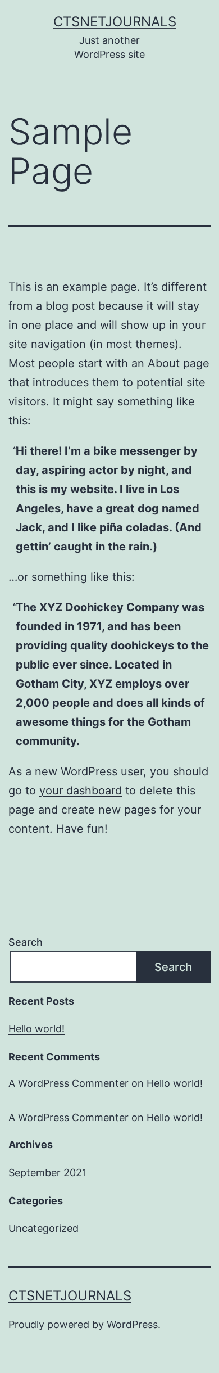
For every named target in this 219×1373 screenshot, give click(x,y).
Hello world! (36, 1029)
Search (25, 942)
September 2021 (47, 1172)
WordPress (132, 1324)
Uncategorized (43, 1228)
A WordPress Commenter (68, 1117)
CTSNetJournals (114, 21)
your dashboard (80, 790)
